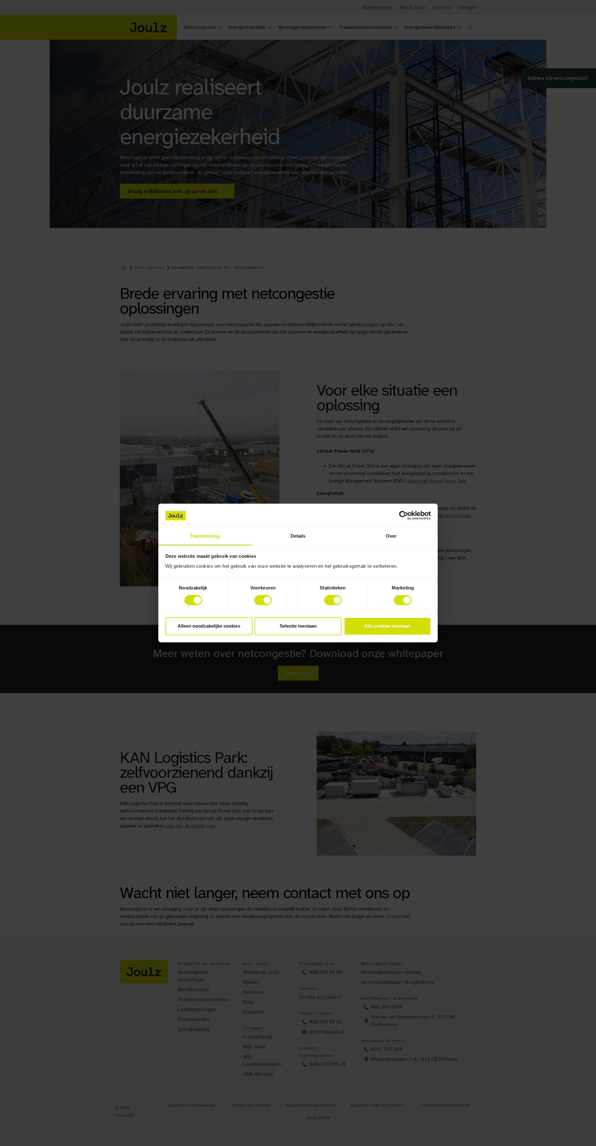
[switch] (263, 600)
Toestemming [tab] (204, 536)
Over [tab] (391, 536)
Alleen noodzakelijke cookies (209, 626)
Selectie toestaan (298, 626)
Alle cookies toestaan (387, 626)
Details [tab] (298, 536)
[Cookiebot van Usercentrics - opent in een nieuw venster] (404, 515)
